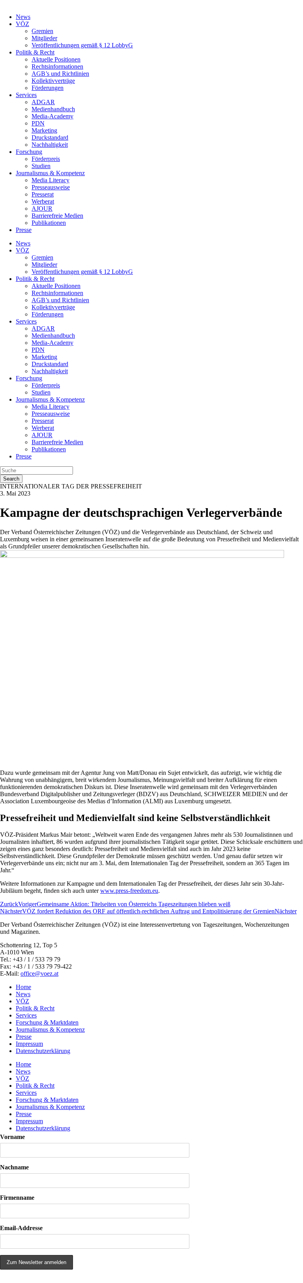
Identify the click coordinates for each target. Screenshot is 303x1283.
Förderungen (48, 87)
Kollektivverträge (53, 80)
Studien (41, 166)
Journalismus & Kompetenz (50, 173)
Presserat (43, 194)
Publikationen (49, 222)
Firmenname (17, 1197)
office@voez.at (39, 973)
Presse (24, 229)
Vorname (12, 1136)
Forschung (29, 151)
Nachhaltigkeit (50, 144)
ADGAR (43, 102)
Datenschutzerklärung (43, 1050)
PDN (38, 123)
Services (26, 95)
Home (23, 987)
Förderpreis (46, 158)
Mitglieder (44, 38)
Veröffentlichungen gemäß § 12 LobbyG (82, 45)
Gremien (42, 31)
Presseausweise (51, 187)
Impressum (29, 1043)
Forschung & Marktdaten (47, 1022)
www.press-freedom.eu (129, 890)
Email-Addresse (21, 1228)
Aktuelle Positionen (56, 59)
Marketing (44, 130)
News (23, 16)
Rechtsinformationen (57, 66)
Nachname (14, 1167)
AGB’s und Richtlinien (60, 73)
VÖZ (22, 24)
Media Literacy (50, 180)
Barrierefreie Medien (57, 215)
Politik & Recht (35, 52)
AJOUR (42, 208)
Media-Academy (52, 116)
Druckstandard (50, 137)
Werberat (43, 201)
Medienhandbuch (53, 109)
